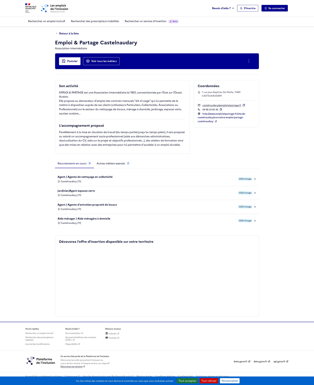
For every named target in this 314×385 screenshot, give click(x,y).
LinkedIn (112, 333)
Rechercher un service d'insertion (151, 21)
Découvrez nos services (71, 366)
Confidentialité (185, 376)
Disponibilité (71, 344)
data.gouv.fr (260, 361)
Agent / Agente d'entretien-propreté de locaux (87, 205)
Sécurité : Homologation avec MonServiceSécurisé (107, 376)
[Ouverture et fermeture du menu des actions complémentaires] (249, 61)
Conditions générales (165, 376)
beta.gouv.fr (240, 361)
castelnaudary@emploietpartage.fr (221, 105)
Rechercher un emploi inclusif (46, 21)
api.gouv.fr (279, 361)
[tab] (74, 163)
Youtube (112, 337)
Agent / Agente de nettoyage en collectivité (85, 177)
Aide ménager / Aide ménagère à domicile (84, 218)
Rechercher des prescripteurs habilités (95, 21)
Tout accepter (187, 381)
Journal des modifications (38, 344)
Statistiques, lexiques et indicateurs (212, 376)
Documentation (72, 333)
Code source (71, 376)
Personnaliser (230, 381)
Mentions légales (144, 376)
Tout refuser (209, 381)
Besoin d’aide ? (221, 8)
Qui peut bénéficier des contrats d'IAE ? (80, 339)
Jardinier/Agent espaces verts (76, 191)
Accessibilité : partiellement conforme (43, 376)
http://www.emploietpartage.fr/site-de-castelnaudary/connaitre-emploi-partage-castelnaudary (221, 117)
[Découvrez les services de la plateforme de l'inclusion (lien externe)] (41, 360)
